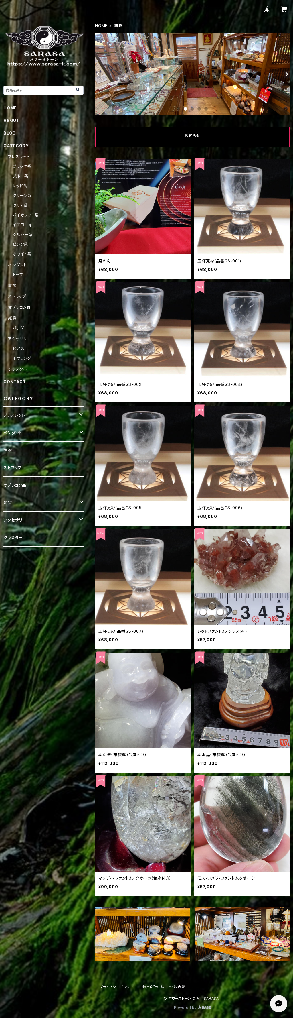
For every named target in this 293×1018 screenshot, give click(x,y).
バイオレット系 (26, 215)
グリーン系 (22, 195)
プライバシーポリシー (116, 987)
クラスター (17, 369)
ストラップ (17, 296)
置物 (12, 285)
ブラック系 (22, 166)
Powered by (186, 1007)
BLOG (9, 133)
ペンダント (17, 264)
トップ (18, 274)
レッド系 (20, 185)
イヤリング (22, 358)
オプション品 (19, 307)
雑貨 (12, 318)
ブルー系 (21, 176)
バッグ (18, 327)
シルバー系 (23, 234)
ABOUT (11, 120)
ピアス (18, 348)
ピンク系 (20, 244)
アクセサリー (19, 338)
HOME (101, 25)
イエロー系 (23, 224)
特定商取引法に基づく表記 (163, 987)
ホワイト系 (22, 253)
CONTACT (14, 381)
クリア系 (20, 205)
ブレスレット (19, 156)
